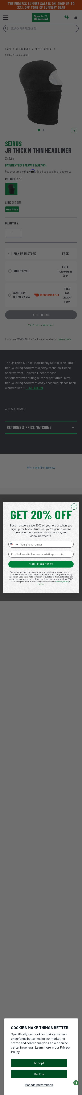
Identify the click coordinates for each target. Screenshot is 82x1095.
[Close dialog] (74, 506)
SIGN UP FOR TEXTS (41, 564)
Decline (39, 1074)
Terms (41, 584)
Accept (39, 1063)
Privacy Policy (62, 581)
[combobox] (14, 544)
